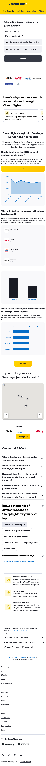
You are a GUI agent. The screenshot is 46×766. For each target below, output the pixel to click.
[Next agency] (40, 415)
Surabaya (32, 657)
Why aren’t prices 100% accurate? (18, 647)
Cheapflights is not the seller (16, 637)
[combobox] (12, 31)
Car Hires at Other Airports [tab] (15, 525)
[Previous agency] (6, 415)
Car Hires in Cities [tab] (11, 542)
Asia (15, 657)
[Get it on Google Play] (8, 744)
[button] (4, 4)
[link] (23, 169)
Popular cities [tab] (9, 548)
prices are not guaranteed (18, 630)
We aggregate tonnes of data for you (19, 642)
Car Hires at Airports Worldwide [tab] (17, 531)
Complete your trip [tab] (30, 542)
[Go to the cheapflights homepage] (18, 4)
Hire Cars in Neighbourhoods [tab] (16, 537)
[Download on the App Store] (23, 744)
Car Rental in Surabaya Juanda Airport (18, 561)
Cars (9, 657)
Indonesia (23, 657)
